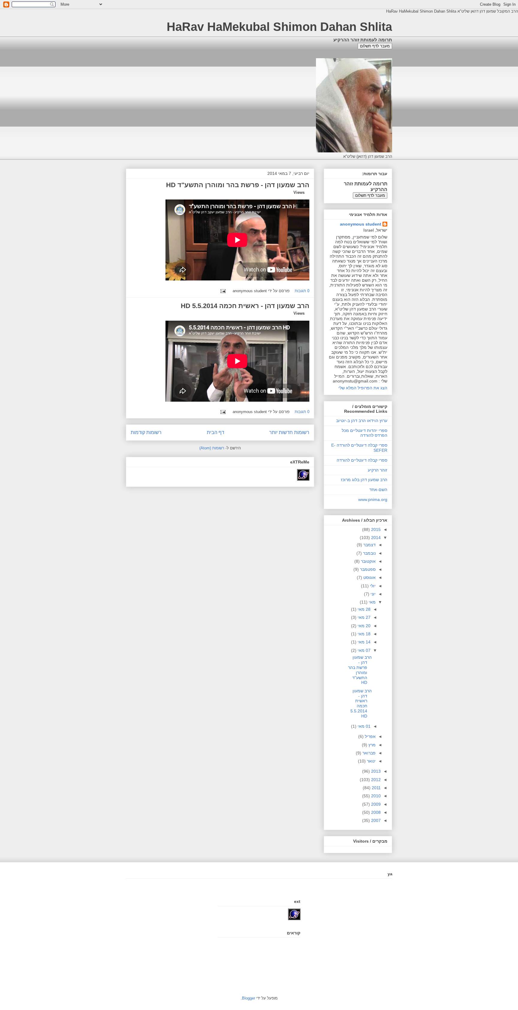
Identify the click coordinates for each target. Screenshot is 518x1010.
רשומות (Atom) (211, 448)
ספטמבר (367, 569)
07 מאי (363, 650)
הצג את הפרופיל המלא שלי (362, 387)
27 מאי (363, 617)
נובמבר (369, 553)
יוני (372, 594)
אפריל (370, 736)
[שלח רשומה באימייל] (224, 291)
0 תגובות (302, 291)
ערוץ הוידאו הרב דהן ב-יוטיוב (361, 420)
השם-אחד (378, 489)
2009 (375, 804)
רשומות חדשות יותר (289, 432)
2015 (375, 529)
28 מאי (363, 609)
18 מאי (363, 633)
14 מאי (363, 642)
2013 (375, 771)
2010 (375, 795)
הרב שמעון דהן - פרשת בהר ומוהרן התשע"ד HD (237, 185)
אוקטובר (368, 561)
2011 (376, 787)
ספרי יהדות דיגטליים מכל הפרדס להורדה (364, 433)
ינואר (371, 761)
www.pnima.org (372, 499)
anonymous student (360, 224)
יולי (372, 585)
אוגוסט (369, 577)
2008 (375, 812)
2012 (375, 779)
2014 (375, 537)
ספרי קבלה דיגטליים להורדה (362, 460)
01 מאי (363, 726)
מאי (372, 602)
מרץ (371, 744)
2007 (375, 820)
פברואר (368, 753)
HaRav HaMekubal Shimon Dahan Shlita (279, 26)
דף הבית (215, 432)
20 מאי (363, 625)
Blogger (248, 998)
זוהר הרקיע (377, 470)
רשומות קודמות (146, 432)
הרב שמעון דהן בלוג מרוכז (364, 479)
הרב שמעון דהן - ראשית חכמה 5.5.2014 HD (245, 306)
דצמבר (369, 544)
